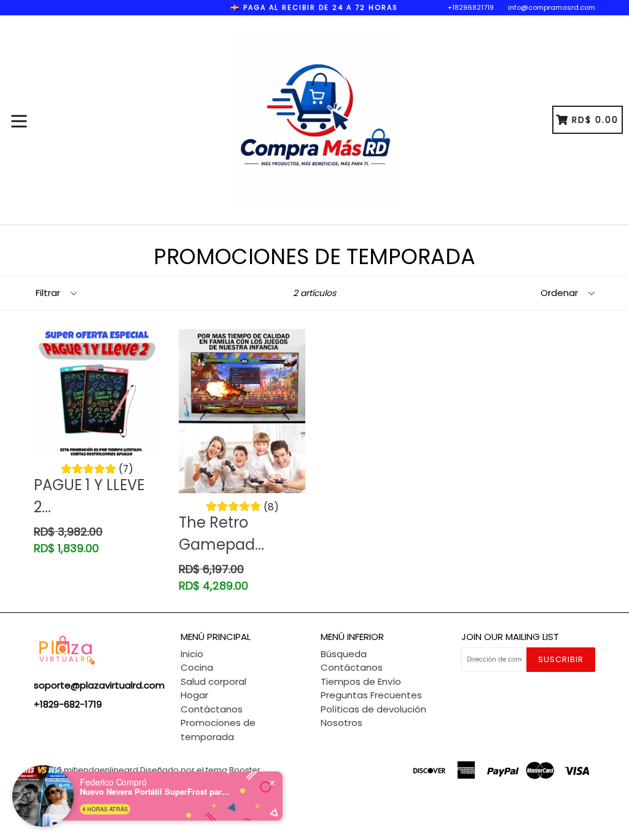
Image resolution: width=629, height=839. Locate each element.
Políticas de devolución (373, 709)
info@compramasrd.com (551, 7)
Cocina (197, 667)
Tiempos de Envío (361, 681)
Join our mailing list (510, 636)
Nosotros (341, 722)
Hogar (194, 695)
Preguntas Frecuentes (371, 695)
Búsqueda (344, 653)
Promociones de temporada (218, 729)
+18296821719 (471, 7)
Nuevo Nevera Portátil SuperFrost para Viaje (156, 792)
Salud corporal (213, 681)
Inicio (192, 653)
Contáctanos (212, 709)
